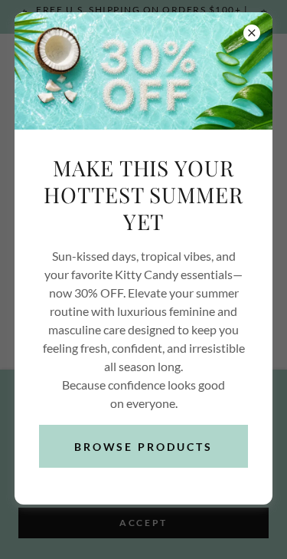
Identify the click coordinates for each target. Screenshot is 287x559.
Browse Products (144, 446)
